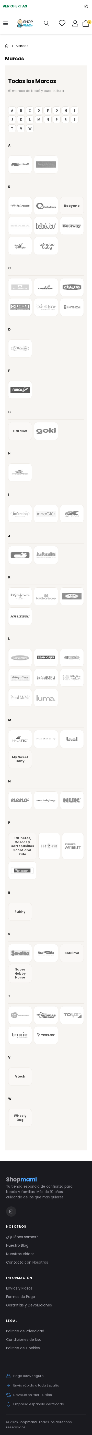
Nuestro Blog (17, 1245)
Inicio (7, 46)
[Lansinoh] (20, 658)
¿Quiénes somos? (22, 1236)
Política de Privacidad (25, 1331)
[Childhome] (20, 307)
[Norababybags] (46, 800)
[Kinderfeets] (72, 596)
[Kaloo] (20, 596)
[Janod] (20, 555)
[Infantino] (20, 514)
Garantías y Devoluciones (29, 1305)
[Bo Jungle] (20, 246)
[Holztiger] (20, 472)
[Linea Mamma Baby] (46, 678)
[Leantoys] (72, 658)
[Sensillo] (20, 953)
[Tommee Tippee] (46, 1015)
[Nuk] (72, 800)
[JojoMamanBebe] (46, 555)
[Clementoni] (72, 307)
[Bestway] (72, 226)
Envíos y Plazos (19, 1288)
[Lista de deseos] (62, 23)
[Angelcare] (46, 164)
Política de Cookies (23, 1348)
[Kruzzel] (20, 616)
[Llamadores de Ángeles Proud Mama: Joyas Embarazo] (20, 698)
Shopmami (28, 1422)
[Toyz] (72, 1015)
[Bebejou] (46, 226)
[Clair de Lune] (46, 307)
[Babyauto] (20, 206)
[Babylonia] (46, 206)
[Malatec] (20, 739)
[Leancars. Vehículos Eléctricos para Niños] (46, 658)
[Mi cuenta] (75, 23)
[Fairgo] (20, 390)
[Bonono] (46, 246)
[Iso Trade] (72, 514)
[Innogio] (46, 514)
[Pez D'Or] (49, 846)
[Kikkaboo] (46, 596)
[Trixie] (20, 1035)
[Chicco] (72, 287)
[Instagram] (86, 6)
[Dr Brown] (20, 348)
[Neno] (20, 800)
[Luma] (46, 698)
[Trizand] (46, 1035)
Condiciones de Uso (23, 1339)
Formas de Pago (20, 1296)
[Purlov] (22, 870)
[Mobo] (72, 739)
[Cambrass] (20, 287)
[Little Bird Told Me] (72, 678)
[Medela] (46, 739)
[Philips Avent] (73, 846)
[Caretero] (46, 287)
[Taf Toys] (20, 1015)
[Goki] (46, 431)
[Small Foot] (46, 953)
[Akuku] (20, 164)
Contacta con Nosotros (27, 1262)
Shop (21, 1180)
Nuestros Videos (20, 1253)
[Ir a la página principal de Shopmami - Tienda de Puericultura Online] (25, 23)
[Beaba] (20, 226)
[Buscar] (46, 23)
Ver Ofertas (15, 6)
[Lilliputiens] (20, 678)
